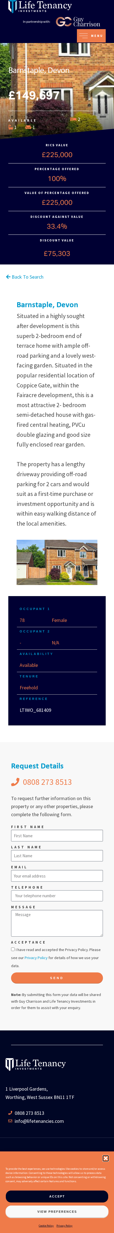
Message (23, 907)
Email (19, 867)
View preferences (57, 1211)
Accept (57, 1196)
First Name (28, 826)
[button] (105, 1158)
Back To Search (27, 277)
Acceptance (28, 942)
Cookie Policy (46, 1225)
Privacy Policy (64, 1225)
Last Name (26, 847)
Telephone (27, 887)
